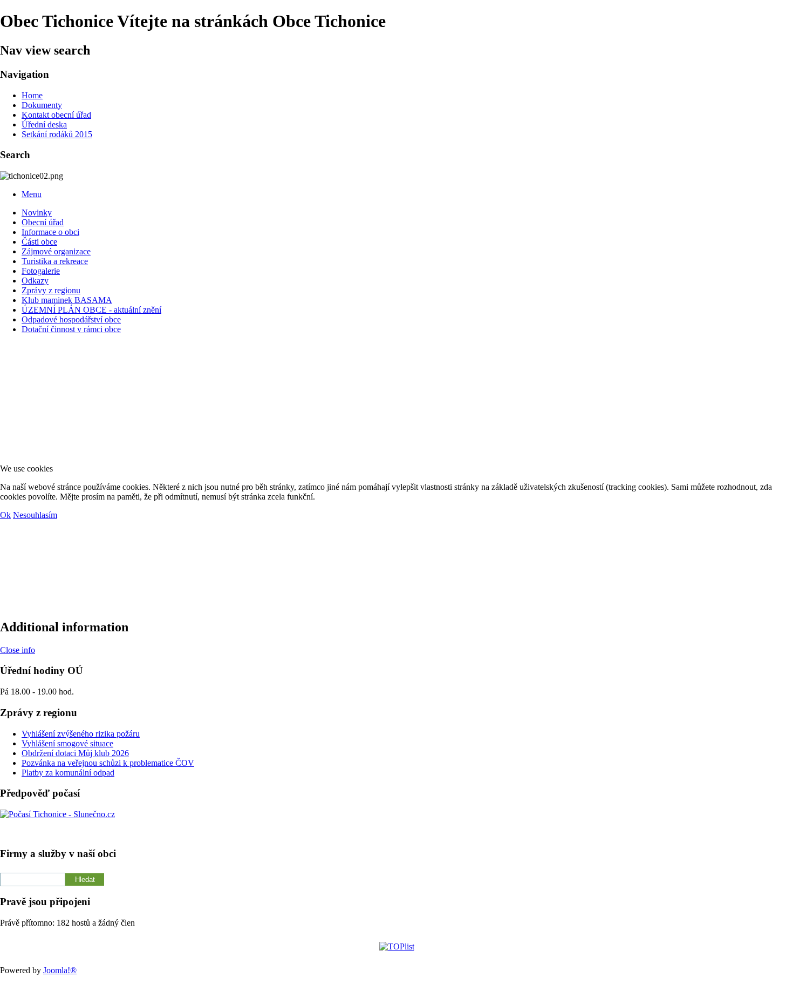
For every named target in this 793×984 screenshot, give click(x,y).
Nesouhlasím (35, 515)
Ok (5, 515)
